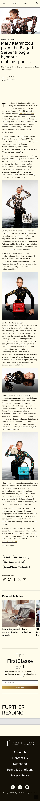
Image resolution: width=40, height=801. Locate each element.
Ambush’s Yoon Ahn (26, 114)
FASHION (11, 40)
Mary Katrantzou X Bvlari (14, 562)
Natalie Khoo (11, 80)
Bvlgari (7, 557)
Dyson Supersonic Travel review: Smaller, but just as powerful (16, 632)
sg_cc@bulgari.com (9, 541)
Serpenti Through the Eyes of (16, 567)
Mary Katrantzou (20, 557)
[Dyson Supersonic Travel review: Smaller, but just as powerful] (18, 613)
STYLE (3, 40)
